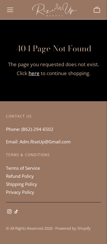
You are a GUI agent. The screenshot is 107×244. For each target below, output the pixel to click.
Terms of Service (23, 168)
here (34, 73)
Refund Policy (20, 176)
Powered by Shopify (73, 228)
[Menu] (10, 9)
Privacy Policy (20, 192)
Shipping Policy (21, 184)
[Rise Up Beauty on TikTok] (16, 212)
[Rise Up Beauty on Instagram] (9, 212)
